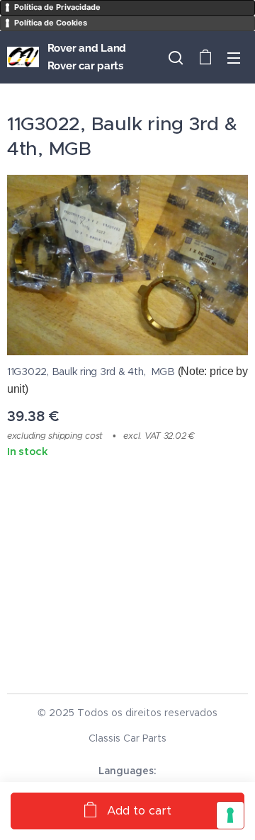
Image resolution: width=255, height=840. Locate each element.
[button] (175, 57)
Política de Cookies (50, 23)
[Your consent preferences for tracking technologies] (230, 815)
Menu (234, 57)
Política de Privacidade (57, 7)
